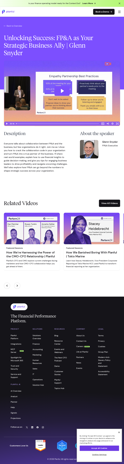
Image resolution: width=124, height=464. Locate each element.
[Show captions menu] (102, 124)
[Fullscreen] (117, 124)
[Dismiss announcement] (119, 3)
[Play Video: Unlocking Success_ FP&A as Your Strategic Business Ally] (62, 91)
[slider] (57, 124)
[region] (99, 445)
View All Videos (109, 203)
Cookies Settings (99, 455)
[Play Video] (6, 124)
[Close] (119, 432)
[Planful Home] (59, 306)
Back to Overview (14, 26)
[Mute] (107, 124)
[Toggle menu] (119, 11)
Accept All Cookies (99, 448)
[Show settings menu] (112, 124)
